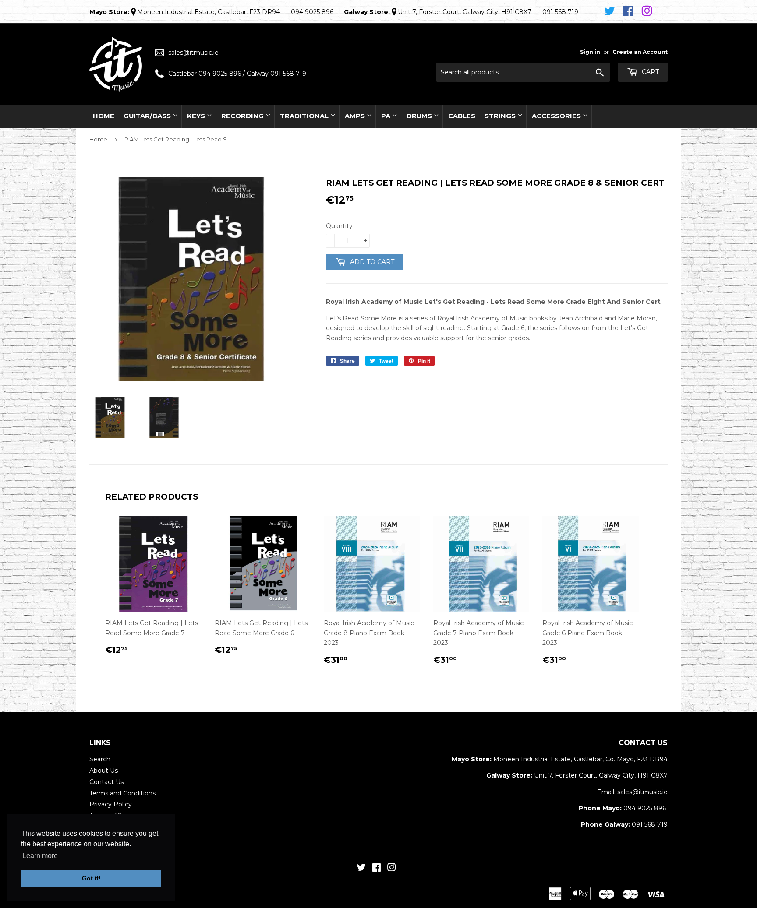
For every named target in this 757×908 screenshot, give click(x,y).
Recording (243, 116)
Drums (420, 116)
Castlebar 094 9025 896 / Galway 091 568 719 (237, 73)
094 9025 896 (644, 808)
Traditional (305, 116)
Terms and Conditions (122, 793)
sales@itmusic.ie (193, 52)
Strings (501, 116)
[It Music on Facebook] (630, 11)
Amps (356, 116)
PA (386, 116)
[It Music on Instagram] (646, 11)
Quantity (339, 226)
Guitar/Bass (148, 116)
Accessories (557, 116)
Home (103, 116)
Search (99, 759)
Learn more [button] (40, 855)
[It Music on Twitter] (611, 11)
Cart (649, 72)
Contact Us (106, 782)
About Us (103, 770)
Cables (461, 116)
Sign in (590, 52)
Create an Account (640, 52)
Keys (197, 116)
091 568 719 (650, 824)
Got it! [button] (91, 878)
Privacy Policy (110, 804)
